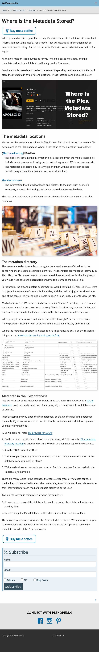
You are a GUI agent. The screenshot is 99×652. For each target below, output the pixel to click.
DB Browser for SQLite (40, 432)
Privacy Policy (57, 635)
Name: (7, 559)
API (25, 580)
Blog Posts (42, 580)
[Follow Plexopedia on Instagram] (49, 621)
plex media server (18, 10)
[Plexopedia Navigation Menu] (95, 3)
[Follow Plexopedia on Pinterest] (58, 621)
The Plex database (12, 180)
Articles (11, 580)
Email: (7, 569)
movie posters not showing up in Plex (38, 335)
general (32, 10)
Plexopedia (11, 3)
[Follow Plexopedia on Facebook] (40, 621)
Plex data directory (13, 153)
